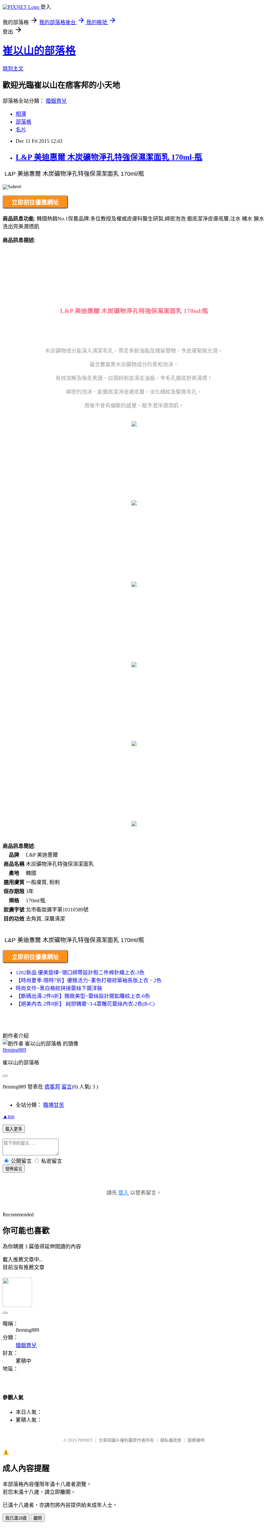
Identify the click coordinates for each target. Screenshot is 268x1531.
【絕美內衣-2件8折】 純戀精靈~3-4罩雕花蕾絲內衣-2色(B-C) (85, 1004)
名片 (21, 129)
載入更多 (13, 1129)
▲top (8, 1116)
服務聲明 (196, 1440)
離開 (37, 1518)
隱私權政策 (170, 1440)
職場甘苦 (53, 1105)
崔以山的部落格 (39, 50)
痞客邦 (52, 1086)
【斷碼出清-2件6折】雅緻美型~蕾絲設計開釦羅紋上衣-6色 (83, 996)
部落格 (23, 122)
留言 (66, 1086)
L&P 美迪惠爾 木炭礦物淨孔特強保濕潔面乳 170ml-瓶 (109, 157)
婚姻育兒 (56, 101)
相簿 (21, 114)
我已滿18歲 (16, 1518)
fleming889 (14, 1050)
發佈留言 (13, 1168)
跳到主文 (13, 68)
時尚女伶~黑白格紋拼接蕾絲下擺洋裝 (59, 988)
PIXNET (85, 1440)
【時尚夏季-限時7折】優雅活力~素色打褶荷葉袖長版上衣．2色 (88, 980)
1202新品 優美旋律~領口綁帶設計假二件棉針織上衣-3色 (80, 972)
